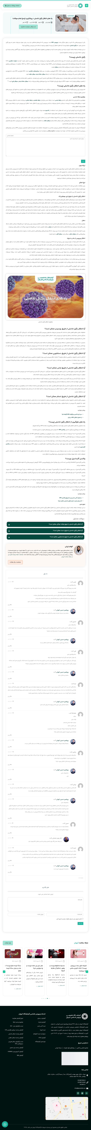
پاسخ (9, 605)
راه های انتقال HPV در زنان (75, 417)
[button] (15, 562)
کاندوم (47, 111)
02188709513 (81, 1080)
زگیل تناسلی (73, 46)
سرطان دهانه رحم (40, 74)
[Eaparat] (82, 1093)
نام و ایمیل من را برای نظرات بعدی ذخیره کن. (69, 919)
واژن (50, 227)
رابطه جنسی (58, 100)
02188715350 (81, 1082)
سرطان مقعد (32, 74)
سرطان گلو (59, 234)
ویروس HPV (54, 42)
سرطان (56, 67)
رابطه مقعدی (37, 100)
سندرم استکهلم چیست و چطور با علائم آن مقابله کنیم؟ (79, 968)
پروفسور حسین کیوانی (62, 610)
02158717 (82, 1084)
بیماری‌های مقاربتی (34, 71)
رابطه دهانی (29, 100)
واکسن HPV (62, 430)
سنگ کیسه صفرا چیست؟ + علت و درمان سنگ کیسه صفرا (35, 968)
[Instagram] (78, 1093)
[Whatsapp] (86, 1093)
